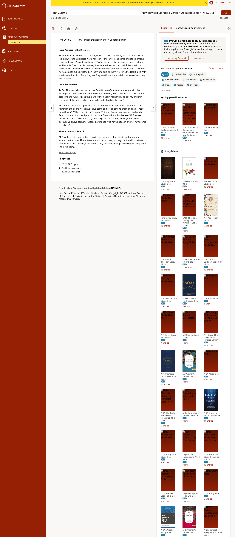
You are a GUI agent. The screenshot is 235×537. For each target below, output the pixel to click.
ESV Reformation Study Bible (211, 182)
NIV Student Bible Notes (191, 336)
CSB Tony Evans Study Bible (168, 182)
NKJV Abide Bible (211, 374)
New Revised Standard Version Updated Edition (84, 188)
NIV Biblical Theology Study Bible (168, 262)
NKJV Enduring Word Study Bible (212, 414)
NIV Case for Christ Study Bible (191, 260)
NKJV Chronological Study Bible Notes (191, 414)
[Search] (226, 12)
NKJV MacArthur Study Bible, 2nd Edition (211, 457)
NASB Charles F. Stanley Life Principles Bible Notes (190, 222)
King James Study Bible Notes (169, 219)
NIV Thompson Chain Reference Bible (168, 376)
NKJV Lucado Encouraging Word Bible (191, 457)
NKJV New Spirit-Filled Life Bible (190, 494)
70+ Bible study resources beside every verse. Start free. (129, 2)
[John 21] (153, 108)
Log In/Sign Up (222, 2)
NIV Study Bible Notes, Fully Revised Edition (211, 337)
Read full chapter (67, 152)
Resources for (177, 68)
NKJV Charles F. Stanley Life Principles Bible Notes (168, 417)
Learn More (198, 58)
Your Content (198, 27)
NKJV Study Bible (211, 493)
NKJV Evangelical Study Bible (168, 455)
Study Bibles (171, 151)
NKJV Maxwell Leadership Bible (168, 494)
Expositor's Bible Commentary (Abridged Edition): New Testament (191, 131)
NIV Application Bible (211, 219)
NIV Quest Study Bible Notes (168, 336)
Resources (166, 27)
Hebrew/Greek (182, 27)
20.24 (64, 164)
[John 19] (51, 108)
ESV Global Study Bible (190, 182)
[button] (219, 3)
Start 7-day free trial (176, 58)
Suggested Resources (175, 97)
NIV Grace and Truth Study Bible (190, 299)
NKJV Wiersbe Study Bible (167, 531)
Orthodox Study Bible (211, 128)
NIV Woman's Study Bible (189, 375)
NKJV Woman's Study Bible (189, 531)
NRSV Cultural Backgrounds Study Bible (170, 130)
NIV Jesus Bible (211, 298)
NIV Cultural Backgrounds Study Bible (213, 262)
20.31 (64, 167)
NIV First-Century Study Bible (169, 299)
